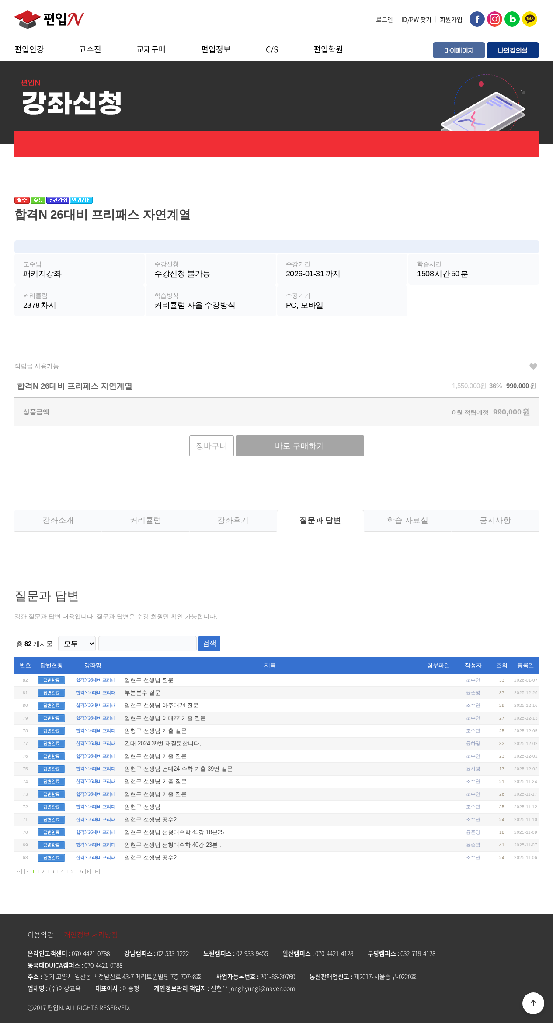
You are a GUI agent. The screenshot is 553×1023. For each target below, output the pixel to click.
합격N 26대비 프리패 (95, 679)
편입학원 (328, 49)
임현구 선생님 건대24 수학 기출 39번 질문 (179, 769)
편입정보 (216, 49)
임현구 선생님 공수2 (151, 819)
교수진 (90, 49)
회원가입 (451, 19)
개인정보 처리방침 (91, 934)
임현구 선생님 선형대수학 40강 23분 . (173, 845)
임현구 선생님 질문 (149, 680)
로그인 (384, 19)
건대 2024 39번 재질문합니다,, (164, 743)
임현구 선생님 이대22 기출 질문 (165, 718)
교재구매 (151, 49)
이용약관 (41, 934)
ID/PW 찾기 (416, 19)
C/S (272, 49)
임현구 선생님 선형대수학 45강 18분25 (174, 832)
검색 (209, 643)
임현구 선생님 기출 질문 (156, 756)
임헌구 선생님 (142, 807)
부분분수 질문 (142, 692)
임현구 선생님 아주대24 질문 (161, 705)
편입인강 (29, 49)
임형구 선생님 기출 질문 (156, 730)
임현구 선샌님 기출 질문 (156, 781)
